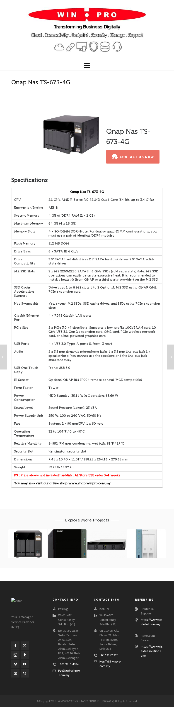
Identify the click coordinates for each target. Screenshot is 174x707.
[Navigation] (87, 66)
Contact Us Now (137, 157)
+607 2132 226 (108, 655)
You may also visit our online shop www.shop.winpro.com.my (62, 483)
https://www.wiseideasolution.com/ (152, 651)
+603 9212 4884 (68, 664)
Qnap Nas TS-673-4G (87, 191)
